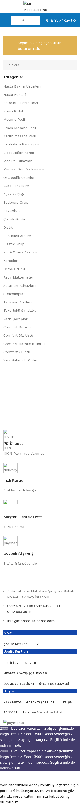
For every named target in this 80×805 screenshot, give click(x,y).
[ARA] (35, 20)
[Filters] (5, 776)
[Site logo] (40, 6)
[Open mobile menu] (5, 20)
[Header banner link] (40, 402)
